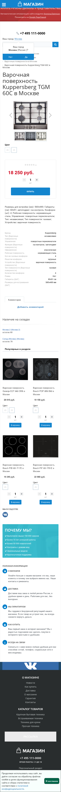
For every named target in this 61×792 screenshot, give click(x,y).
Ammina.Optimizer (52, 13)
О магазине (30, 694)
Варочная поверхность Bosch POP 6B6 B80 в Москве (44, 391)
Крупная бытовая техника (30, 714)
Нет (10, 56)
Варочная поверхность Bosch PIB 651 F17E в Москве (13, 468)
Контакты (30, 702)
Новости (30, 682)
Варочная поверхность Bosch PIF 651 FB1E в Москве (44, 468)
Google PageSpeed (37, 17)
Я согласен (52, 781)
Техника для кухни (30, 722)
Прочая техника (30, 726)
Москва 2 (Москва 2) (11, 329)
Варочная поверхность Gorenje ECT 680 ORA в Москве (14, 391)
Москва (18, 38)
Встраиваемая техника (30, 718)
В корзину (15, 425)
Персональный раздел (30, 767)
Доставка (31, 690)
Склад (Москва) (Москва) (13, 338)
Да (26, 56)
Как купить (30, 686)
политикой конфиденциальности (15, 787)
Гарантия (30, 698)
